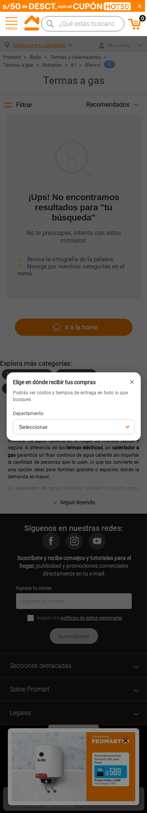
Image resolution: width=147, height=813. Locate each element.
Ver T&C (124, 6)
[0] (134, 28)
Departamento (28, 413)
